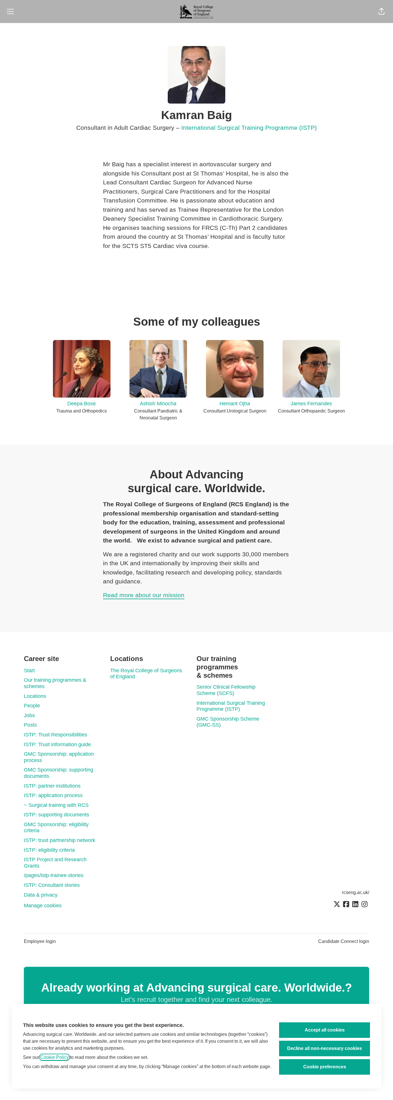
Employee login (40, 941)
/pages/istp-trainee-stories (53, 875)
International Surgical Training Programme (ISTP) (249, 127)
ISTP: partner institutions (52, 786)
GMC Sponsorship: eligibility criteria (56, 828)
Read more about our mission (143, 595)
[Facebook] (346, 905)
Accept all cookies (325, 1030)
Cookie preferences (324, 1066)
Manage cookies (43, 905)
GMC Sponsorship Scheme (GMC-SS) (228, 722)
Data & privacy (41, 895)
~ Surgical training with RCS (56, 805)
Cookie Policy (54, 1057)
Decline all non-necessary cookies (324, 1048)
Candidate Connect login (343, 941)
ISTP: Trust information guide (57, 744)
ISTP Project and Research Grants (55, 863)
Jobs (29, 715)
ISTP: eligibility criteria (49, 850)
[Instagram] (364, 905)
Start (29, 670)
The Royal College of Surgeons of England (146, 674)
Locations (35, 696)
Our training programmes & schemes (55, 683)
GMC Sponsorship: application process (59, 757)
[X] (337, 905)
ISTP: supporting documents (56, 815)
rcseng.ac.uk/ (355, 892)
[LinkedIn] (355, 905)
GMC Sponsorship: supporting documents (58, 773)
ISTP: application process (53, 795)
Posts (30, 725)
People (32, 705)
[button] (381, 11)
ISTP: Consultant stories (52, 885)
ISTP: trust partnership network (59, 840)
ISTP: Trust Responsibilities (55, 735)
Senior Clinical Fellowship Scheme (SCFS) (226, 690)
